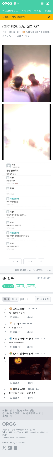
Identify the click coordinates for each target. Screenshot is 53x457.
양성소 (37, 10)
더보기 (30, 317)
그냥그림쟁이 (19, 308)
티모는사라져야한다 (23, 338)
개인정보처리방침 (24, 410)
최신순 (14, 299)
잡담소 (47, 10)
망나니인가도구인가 (23, 353)
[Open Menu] (48, 3)
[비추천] (4, 317)
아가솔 (16, 323)
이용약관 (7, 410)
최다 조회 (20, 286)
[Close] (49, 17)
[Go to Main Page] (7, 3)
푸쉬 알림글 (8, 286)
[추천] (4, 309)
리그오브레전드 (10, 10)
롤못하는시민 (19, 389)
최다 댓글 (31, 286)
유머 (4, 32)
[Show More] (16, 3)
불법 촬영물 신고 (32, 413)
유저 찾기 (26, 10)
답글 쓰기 (17, 317)
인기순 (6, 299)
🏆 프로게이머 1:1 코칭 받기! (13, 17)
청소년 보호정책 (10, 413)
